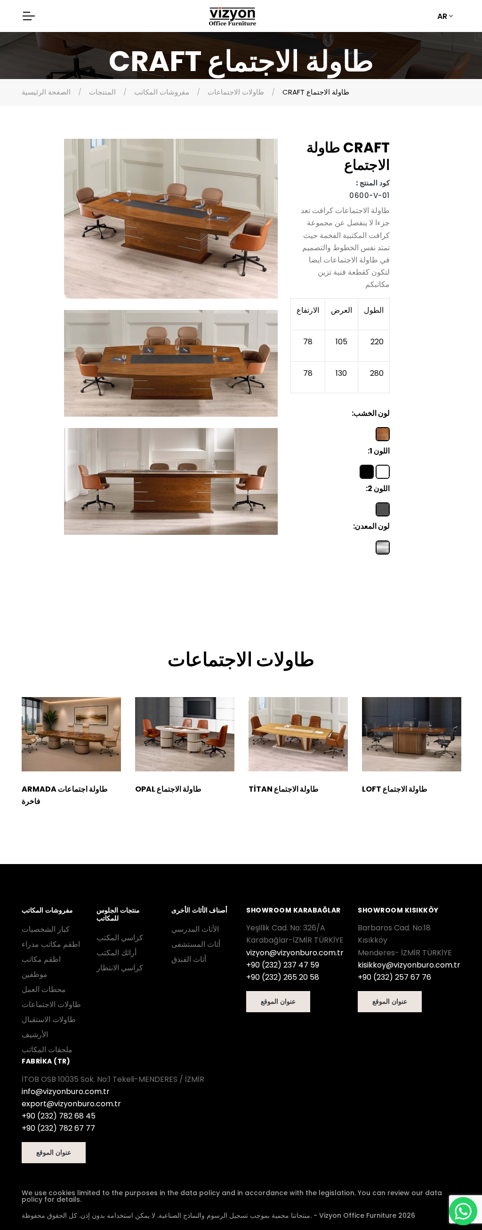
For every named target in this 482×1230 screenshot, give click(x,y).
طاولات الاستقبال (49, 1019)
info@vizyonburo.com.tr (66, 1091)
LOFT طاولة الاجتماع (394, 789)
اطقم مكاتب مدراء (51, 944)
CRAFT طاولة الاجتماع (315, 92)
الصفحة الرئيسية (46, 92)
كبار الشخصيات (46, 929)
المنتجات (102, 92)
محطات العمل (44, 989)
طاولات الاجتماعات (236, 92)
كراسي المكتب (119, 937)
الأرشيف (35, 1034)
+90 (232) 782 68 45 (59, 1116)
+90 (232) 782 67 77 (58, 1128)
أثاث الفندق (188, 959)
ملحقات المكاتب (47, 1049)
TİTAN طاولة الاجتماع (284, 789)
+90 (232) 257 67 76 (394, 977)
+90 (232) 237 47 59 (282, 965)
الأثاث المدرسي (195, 929)
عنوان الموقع (278, 1001)
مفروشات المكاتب (161, 92)
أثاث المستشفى (195, 944)
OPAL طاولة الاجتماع (168, 789)
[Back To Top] (26, 1203)
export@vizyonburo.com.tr (71, 1103)
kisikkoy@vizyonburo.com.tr (409, 965)
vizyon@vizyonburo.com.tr (295, 952)
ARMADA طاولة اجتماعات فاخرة (65, 795)
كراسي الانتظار (119, 967)
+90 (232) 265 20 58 (282, 977)
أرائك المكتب (116, 952)
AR (442, 16)
